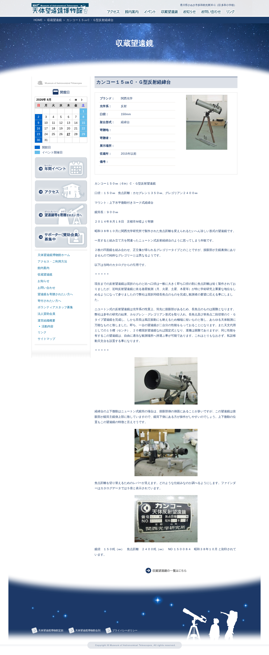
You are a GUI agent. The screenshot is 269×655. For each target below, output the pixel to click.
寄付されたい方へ (49, 300)
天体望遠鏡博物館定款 (50, 630)
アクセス (113, 11)
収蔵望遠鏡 (169, 11)
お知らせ (189, 11)
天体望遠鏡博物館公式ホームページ (60, 8)
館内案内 (131, 11)
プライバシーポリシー (124, 630)
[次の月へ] (83, 100)
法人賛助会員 (46, 313)
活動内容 (47, 326)
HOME (38, 20)
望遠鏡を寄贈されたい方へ (55, 294)
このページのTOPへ (210, 621)
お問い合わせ (211, 11)
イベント (149, 11)
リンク (230, 11)
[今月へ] (76, 100)
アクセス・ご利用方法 (52, 261)
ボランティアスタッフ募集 (55, 307)
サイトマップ (46, 338)
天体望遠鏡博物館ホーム (54, 255)
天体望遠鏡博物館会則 (87, 630)
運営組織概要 (46, 320)
